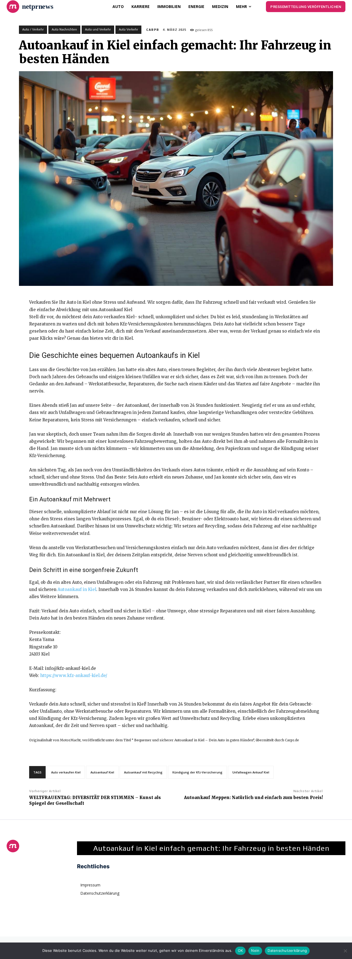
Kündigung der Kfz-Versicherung (197, 772)
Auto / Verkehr (33, 29)
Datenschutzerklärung (287, 950)
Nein (255, 950)
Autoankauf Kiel (102, 772)
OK (240, 950)
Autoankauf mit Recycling (143, 772)
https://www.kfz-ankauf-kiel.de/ (73, 675)
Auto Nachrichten (64, 29)
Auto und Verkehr (98, 29)
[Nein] (345, 951)
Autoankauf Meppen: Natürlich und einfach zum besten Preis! (253, 797)
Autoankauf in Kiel (76, 589)
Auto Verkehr (128, 29)
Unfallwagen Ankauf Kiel (250, 772)
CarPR (152, 29)
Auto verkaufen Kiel (66, 772)
